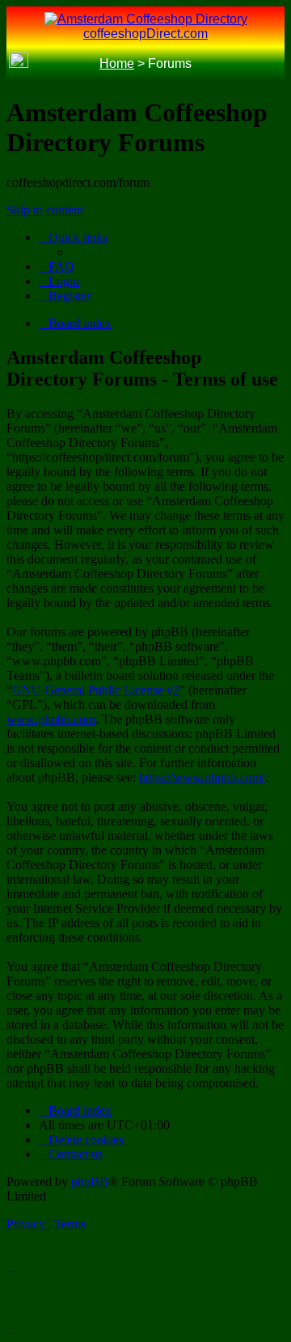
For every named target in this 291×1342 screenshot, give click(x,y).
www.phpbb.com (50, 719)
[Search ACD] (43, 64)
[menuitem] (56, 266)
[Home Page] (18, 64)
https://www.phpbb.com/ (202, 777)
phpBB (89, 1181)
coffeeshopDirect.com (145, 33)
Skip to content (44, 210)
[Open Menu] (272, 64)
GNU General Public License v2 (95, 690)
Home (116, 63)
